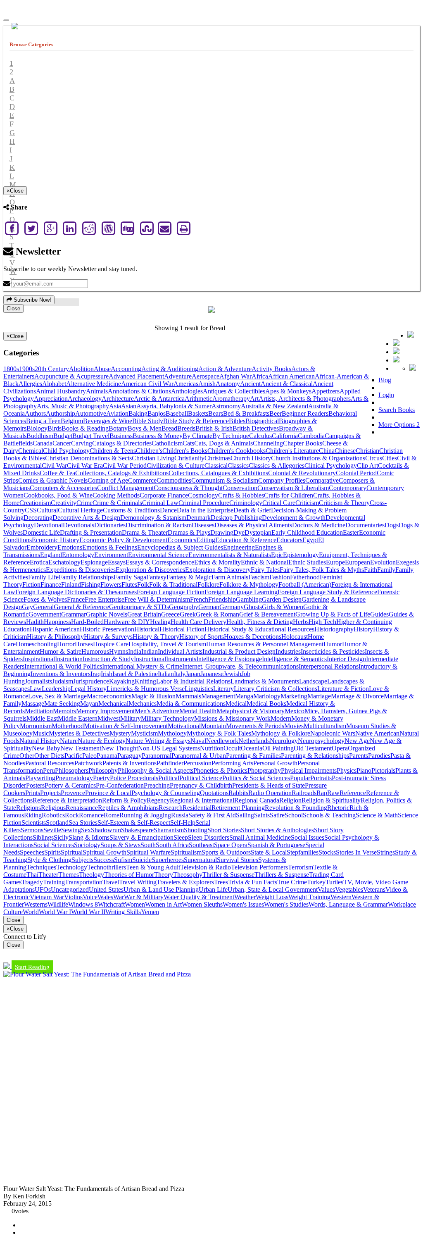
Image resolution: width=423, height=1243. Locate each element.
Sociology (87, 844)
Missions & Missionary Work (232, 718)
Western (341, 896)
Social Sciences (53, 844)
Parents (358, 755)
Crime (84, 502)
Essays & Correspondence (160, 562)
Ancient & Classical (287, 383)
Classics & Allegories (276, 465)
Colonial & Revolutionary (302, 472)
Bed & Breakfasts (246, 413)
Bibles (237, 420)
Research (171, 807)
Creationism (35, 502)
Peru (49, 770)
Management (218, 696)
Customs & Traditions (131, 510)
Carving (81, 443)
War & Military (144, 896)
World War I (55, 911)
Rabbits (238, 792)
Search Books (396, 409)
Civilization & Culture (175, 465)
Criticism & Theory (344, 502)
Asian (128, 406)
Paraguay (129, 755)
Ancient (250, 383)
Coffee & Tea (57, 472)
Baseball (177, 413)
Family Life (43, 577)
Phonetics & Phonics (220, 770)
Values (326, 889)
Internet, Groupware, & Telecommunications (240, 666)
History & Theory (156, 636)
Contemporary (347, 487)
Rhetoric (338, 807)
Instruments (181, 658)
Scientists (33, 822)
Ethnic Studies (307, 562)
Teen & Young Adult (153, 867)
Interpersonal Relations (329, 666)
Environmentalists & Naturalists (229, 554)
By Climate (197, 435)
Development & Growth (294, 517)
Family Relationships (86, 577)
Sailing (245, 815)
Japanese (211, 673)
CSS (31, 510)
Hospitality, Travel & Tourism (167, 644)
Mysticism (144, 733)
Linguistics (199, 688)
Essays (117, 562)
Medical (236, 703)
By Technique (230, 435)
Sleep (180, 837)
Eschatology (64, 562)
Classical (216, 465)
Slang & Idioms (89, 837)
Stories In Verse (356, 852)
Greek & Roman (217, 614)
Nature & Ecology (102, 740)
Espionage (94, 562)
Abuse (102, 368)
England (51, 554)
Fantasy (156, 577)
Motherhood (68, 725)
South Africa (172, 844)
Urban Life (213, 889)
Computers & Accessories (63, 487)
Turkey (316, 882)
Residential (197, 807)
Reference (353, 792)
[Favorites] (410, 335)
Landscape (313, 681)
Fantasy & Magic (189, 577)
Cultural (47, 510)
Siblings (43, 837)
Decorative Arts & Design (86, 517)
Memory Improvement (105, 710)
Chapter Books (302, 443)
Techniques (41, 867)
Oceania (251, 748)
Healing (160, 621)
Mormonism (36, 725)
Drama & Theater (145, 532)
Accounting (126, 368)
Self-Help (182, 822)
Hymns (118, 651)
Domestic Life (41, 532)
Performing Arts (232, 763)
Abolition (81, 368)
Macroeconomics (109, 696)
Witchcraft (111, 904)
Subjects (82, 859)
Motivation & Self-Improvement (126, 725)
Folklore (208, 584)
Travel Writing (138, 882)
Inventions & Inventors (60, 673)
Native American (377, 733)
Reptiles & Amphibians (128, 807)
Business (121, 435)
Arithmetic (198, 398)
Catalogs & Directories (122, 443)
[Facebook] (12, 228)
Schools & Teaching (329, 815)
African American (291, 376)
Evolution (383, 562)
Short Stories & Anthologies (277, 829)
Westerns (36, 904)
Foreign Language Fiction (170, 591)
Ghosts (253, 606)
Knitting (145, 681)
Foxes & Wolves (45, 599)
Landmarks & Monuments (265, 681)
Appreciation (51, 398)
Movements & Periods (255, 725)
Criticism (307, 502)
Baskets (198, 413)
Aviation (117, 413)
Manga (244, 696)
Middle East (42, 718)
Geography (183, 606)
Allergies (30, 383)
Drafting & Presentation (91, 532)
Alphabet (54, 383)
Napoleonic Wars (332, 733)
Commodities (174, 480)
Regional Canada (256, 800)
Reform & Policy (124, 800)
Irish (106, 673)
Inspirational (39, 658)
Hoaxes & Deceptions (252, 636)
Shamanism (169, 829)
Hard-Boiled (87, 621)
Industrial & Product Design (239, 651)
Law (36, 688)
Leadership (56, 688)
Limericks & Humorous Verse (146, 688)
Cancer (61, 443)
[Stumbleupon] (147, 228)
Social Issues (307, 837)
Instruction (69, 658)
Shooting (195, 829)
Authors (35, 413)
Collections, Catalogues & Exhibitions (218, 472)
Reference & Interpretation (67, 800)
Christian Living (153, 458)
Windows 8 (83, 904)
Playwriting (40, 777)
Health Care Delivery (198, 621)
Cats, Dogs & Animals (223, 443)
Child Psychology (66, 450)
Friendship (222, 599)
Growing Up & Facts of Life (332, 614)
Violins (73, 896)
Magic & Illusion (153, 696)
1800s (11, 368)
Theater (48, 874)
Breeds (186, 428)
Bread (169, 428)
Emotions (69, 547)
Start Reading (32, 967)
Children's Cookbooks (236, 450)
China (327, 450)
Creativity (63, 502)
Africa (260, 376)
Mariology (266, 696)
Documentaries (365, 525)
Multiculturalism (325, 725)
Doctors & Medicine (318, 525)
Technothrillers (106, 867)
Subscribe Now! (31, 300)
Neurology (284, 740)
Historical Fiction (181, 629)
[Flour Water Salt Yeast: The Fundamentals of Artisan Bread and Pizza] (97, 974)
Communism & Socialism (224, 480)
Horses (84, 644)
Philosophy (103, 770)
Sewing (71, 829)
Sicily (61, 837)
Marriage (319, 696)
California (285, 435)
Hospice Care (110, 644)
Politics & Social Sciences (256, 777)
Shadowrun (106, 829)
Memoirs (64, 710)
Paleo (89, 755)
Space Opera (230, 844)
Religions (28, 807)
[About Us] (396, 343)
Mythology (172, 733)
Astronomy (226, 406)
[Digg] (128, 228)
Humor (332, 644)
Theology (91, 874)
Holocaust (294, 636)
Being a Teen (43, 420)
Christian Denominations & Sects (88, 458)
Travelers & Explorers (185, 882)
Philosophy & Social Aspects (155, 770)
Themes (68, 874)
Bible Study (147, 420)
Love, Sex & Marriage (57, 696)
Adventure (178, 376)
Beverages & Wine (107, 420)
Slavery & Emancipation (141, 837)
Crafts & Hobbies (241, 495)
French (199, 599)
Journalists (38, 681)
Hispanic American (55, 629)
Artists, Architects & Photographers (305, 398)
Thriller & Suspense (228, 874)
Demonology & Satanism (153, 517)
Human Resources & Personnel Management (264, 644)
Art (254, 398)
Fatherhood (305, 577)
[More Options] (412, 371)
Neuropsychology (321, 740)
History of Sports (201, 636)
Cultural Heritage (80, 510)
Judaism (62, 681)
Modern (281, 718)
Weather (245, 896)
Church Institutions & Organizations (318, 458)
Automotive (90, 413)
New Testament (80, 748)
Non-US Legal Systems (169, 748)
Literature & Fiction (343, 688)
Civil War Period (125, 465)
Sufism (123, 859)
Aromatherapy (231, 398)
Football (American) (304, 584)
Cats (188, 443)
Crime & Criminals (117, 502)
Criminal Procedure (203, 502)
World (31, 911)
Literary (223, 688)
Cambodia (311, 435)
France (76, 599)
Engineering (239, 547)
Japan (192, 673)
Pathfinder (170, 763)
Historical (146, 629)
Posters (35, 785)
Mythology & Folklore (280, 733)
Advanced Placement (136, 376)
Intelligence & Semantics (294, 658)
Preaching (157, 785)
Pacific (73, 755)
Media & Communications (191, 703)
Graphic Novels (106, 614)
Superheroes (168, 859)
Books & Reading (85, 428)
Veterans (374, 889)
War (118, 896)
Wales (105, 896)
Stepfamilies (302, 852)
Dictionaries (110, 525)
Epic (277, 554)
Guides (379, 614)
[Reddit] (89, 228)
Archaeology (85, 398)
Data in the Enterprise (205, 510)
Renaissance (82, 807)
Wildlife (58, 904)
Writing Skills (123, 911)
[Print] (184, 228)
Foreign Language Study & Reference (327, 591)
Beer (275, 413)
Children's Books (184, 450)
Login (386, 394)
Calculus (260, 435)
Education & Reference (245, 539)
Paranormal (156, 755)
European (357, 562)
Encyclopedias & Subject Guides (180, 547)
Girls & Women (282, 606)
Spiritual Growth (104, 852)
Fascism (258, 577)
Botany (118, 428)
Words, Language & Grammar (348, 904)
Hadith (35, 621)
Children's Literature (292, 450)
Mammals (188, 696)
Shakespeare (137, 829)
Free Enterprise (104, 599)
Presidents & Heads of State (268, 785)
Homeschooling (36, 644)
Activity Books (271, 368)
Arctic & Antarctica (159, 398)
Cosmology (203, 495)
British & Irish (214, 428)
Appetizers (325, 391)
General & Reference (81, 606)
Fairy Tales (265, 569)
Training (54, 882)
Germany (231, 606)
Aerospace (205, 376)
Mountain (213, 725)
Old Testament (313, 748)
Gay (27, 606)
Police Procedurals (134, 777)
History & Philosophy (55, 636)
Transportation (83, 882)
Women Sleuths (202, 904)
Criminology (245, 502)
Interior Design (346, 658)
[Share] (396, 360)
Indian (149, 651)
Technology (71, 867)
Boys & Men (145, 428)
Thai (32, 874)
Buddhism (39, 435)
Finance (50, 584)
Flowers (110, 584)
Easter (351, 532)
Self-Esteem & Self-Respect (133, 822)
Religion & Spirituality (331, 800)
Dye (239, 532)
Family (386, 569)
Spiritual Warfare (148, 852)
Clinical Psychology (330, 465)
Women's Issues (243, 904)
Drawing (221, 532)
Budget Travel (90, 435)
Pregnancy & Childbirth (201, 785)
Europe (335, 562)
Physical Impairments (309, 770)
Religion (290, 800)
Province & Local (108, 792)
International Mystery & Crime (142, 666)
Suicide (142, 859)
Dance (168, 510)
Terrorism (300, 867)
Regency (158, 800)
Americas (185, 383)
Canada (42, 443)
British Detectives (256, 428)
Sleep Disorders (208, 837)
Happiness (57, 621)
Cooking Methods (116, 495)
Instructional (150, 658)
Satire (277, 815)
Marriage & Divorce (357, 696)
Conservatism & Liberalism (293, 487)
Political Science (200, 777)
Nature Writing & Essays (158, 740)
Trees (221, 882)
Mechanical (113, 703)
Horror (66, 644)
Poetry (101, 777)
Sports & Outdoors (226, 852)
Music (41, 733)
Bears (215, 413)
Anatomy (228, 383)
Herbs (301, 621)
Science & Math (377, 815)
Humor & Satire (60, 651)
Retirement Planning (238, 807)
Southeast (201, 844)
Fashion (279, 577)
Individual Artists (180, 651)
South (148, 844)
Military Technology (167, 718)
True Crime (292, 882)
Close (13, 920)
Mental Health (197, 710)
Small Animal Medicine (260, 837)
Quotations (214, 792)
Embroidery (41, 547)
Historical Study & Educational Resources (259, 629)
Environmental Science (158, 554)
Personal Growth (275, 763)
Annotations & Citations (139, 391)
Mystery (120, 733)
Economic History (55, 539)
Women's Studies (286, 904)
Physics (346, 770)
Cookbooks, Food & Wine (58, 495)
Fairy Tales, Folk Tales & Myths (322, 569)
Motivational (184, 725)
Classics (238, 465)
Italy (179, 673)
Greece (170, 614)
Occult (232, 748)
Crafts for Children (288, 495)
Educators (289, 539)
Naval (198, 740)
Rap (321, 792)
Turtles (334, 882)
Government (45, 614)
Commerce (142, 480)
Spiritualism (186, 852)
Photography (264, 770)
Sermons (32, 829)
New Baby (46, 748)
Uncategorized (70, 889)
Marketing (293, 696)
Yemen (150, 911)
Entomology (78, 554)
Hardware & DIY (127, 621)
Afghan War (235, 376)
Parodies (379, 755)
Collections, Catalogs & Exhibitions (122, 472)
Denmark (198, 517)
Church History (251, 458)
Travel (110, 882)
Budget (62, 435)
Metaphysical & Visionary (250, 710)
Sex (86, 829)
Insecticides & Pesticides (333, 651)
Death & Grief (252, 510)
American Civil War (147, 383)
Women (135, 904)
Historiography (334, 629)
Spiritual (72, 852)
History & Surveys (108, 636)
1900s (27, 368)
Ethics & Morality (217, 562)
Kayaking (122, 681)
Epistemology (301, 554)
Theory (163, 874)
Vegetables (349, 889)
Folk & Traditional (173, 584)
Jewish (232, 673)
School (294, 815)
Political (168, 777)
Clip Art (367, 465)
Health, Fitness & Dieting (259, 621)
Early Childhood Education (307, 532)
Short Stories (224, 829)
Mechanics (142, 703)
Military (130, 718)
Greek (188, 614)
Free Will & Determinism (157, 599)
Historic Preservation (107, 629)
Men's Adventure (157, 710)
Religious (53, 807)
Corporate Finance (164, 495)
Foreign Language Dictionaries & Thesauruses (76, 591)
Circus (373, 458)
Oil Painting (278, 748)
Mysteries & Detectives (79, 733)
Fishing (90, 584)
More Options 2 (399, 424)
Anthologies (187, 391)
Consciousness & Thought (188, 487)
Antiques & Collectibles (234, 391)
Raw (333, 792)
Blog (384, 379)
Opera (340, 748)
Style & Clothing (49, 859)
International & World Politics (63, 666)
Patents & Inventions (129, 763)
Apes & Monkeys (288, 391)
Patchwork (88, 763)
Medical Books (266, 703)
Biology (37, 428)
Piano (363, 770)
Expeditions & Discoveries (81, 569)
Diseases (203, 525)
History (363, 629)
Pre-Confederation (120, 785)
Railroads (304, 792)
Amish (207, 383)
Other (26, 755)
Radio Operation (270, 792)
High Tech (322, 621)
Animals (97, 391)
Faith (370, 569)
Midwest (108, 718)
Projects (50, 792)
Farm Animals (230, 577)
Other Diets (49, 755)
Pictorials (383, 770)
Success (103, 859)
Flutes (129, 584)
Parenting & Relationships (315, 755)
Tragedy (32, 882)
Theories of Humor (129, 874)
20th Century (52, 368)
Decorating (38, 517)
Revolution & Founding (296, 807)
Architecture (118, 398)
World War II (88, 911)
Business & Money (158, 435)
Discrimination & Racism (159, 525)
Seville (52, 829)
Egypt (310, 539)
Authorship (60, 413)
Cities (389, 458)
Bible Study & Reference (196, 420)
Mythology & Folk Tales (219, 733)
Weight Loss (272, 896)
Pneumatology (74, 777)
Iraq (95, 673)
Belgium (72, 420)
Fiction (31, 584)
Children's (149, 450)
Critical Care (278, 502)
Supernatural (200, 859)
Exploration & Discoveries (150, 569)
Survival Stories (237, 859)
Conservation (240, 487)
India (134, 651)
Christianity (189, 458)
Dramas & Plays (189, 532)
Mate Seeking (62, 703)
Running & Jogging (145, 815)
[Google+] (50, 228)
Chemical (30, 450)
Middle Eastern (77, 718)
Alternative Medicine (93, 383)
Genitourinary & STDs (139, 606)
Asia (115, 406)
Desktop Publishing (236, 517)
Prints (32, 792)
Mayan (89, 703)
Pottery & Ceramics (70, 785)
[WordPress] (108, 228)
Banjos (156, 413)
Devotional (48, 525)
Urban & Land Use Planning (161, 889)
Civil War (54, 465)
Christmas (217, 458)
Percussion (197, 763)
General (43, 606)
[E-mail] (164, 228)
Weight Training (309, 896)
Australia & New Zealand (274, 406)
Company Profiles (281, 480)
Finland (71, 584)
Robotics (53, 815)
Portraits (321, 777)
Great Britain (144, 614)
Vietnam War (47, 896)
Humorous (95, 651)
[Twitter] (31, 228)
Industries (288, 651)
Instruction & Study (108, 658)
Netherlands (254, 740)
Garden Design (282, 599)
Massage (32, 703)
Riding (33, 815)
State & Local (269, 852)
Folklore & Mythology (248, 584)
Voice (90, 896)
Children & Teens (113, 450)
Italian (166, 673)
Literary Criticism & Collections (275, 688)
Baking (137, 413)
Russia (179, 815)
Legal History (89, 688)
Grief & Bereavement (267, 614)
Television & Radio (205, 867)
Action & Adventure (225, 368)
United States (106, 889)
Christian (367, 450)
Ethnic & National (264, 562)
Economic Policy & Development (123, 539)
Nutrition (211, 748)
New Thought (119, 748)
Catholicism (167, 443)
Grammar (73, 614)
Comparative (322, 480)
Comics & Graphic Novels (53, 480)
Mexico (294, 710)
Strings (386, 852)
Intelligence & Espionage (229, 658)
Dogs (392, 525)
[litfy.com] (211, 310)
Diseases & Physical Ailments (253, 525)
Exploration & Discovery (218, 569)
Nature (69, 740)
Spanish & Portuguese (276, 844)
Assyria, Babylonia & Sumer (174, 406)
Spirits (52, 852)
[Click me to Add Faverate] (7, 966)
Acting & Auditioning (169, 368)
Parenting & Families (253, 755)
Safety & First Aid (212, 815)
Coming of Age (108, 480)
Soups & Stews (120, 844)
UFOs (43, 889)
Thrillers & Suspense (281, 874)
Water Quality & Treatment (199, 896)
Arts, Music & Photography (73, 406)
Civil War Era (85, 465)
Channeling (268, 443)
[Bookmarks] (396, 351)
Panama (107, 755)
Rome (111, 815)
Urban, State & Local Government (273, 889)
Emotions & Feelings (109, 547)
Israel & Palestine (135, 673)
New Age (357, 740)
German (208, 606)
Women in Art (163, 904)
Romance (91, 815)
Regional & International (202, 800)
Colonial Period (356, 472)
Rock (72, 815)
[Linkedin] (70, 228)
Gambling (249, 599)
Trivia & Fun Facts (252, 882)
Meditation (39, 710)
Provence (73, 792)
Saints (262, 815)
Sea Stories (83, 822)
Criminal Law (160, 502)
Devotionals (78, 525)
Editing (205, 539)
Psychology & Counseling (165, 792)
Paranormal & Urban (198, 755)
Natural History (39, 740)
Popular (300, 777)
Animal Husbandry (61, 391)
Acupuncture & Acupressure (71, 376)
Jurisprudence (91, 681)
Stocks (327, 852)
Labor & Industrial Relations (193, 681)
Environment (111, 554)
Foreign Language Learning (241, 591)
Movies (294, 725)
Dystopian (258, 532)
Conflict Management (125, 487)
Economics (181, 539)
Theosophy (187, 874)
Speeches (32, 852)
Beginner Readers (305, 413)
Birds (55, 428)
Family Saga (130, 577)
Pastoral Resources (49, 763)
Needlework (222, 740)
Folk (143, 584)
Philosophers (71, 770)
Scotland (57, 822)
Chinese (345, 450)
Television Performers (259, 867)
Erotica (39, 562)
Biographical (262, 420)
